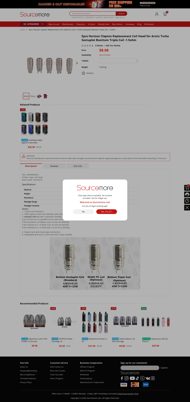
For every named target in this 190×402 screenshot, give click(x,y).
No (83, 211)
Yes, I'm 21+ (106, 211)
